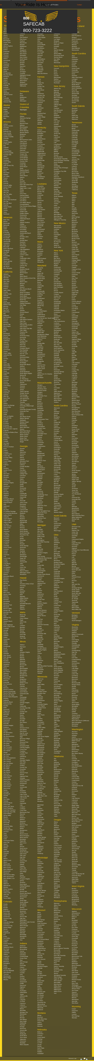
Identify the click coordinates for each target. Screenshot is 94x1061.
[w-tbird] (84, 1058)
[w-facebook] (82, 1060)
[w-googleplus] (87, 1060)
